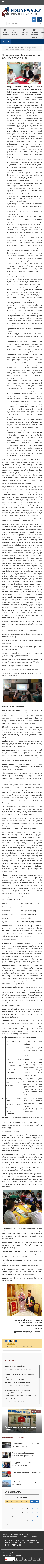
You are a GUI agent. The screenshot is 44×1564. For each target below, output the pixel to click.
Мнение (22, 1543)
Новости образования (15, 1541)
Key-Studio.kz (18, 1555)
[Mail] (34, 1559)
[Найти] (40, 23)
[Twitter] (16, 1559)
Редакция (16, 1545)
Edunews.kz (19, 11)
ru (39, 19)
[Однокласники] (30, 1559)
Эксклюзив (34, 1543)
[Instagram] (39, 1559)
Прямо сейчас (11, 1543)
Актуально (11, 1344)
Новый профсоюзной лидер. (16, 1366)
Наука (7, 1545)
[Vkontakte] (25, 1559)
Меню (6, 41)
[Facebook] (21, 1559)
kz (34, 19)
